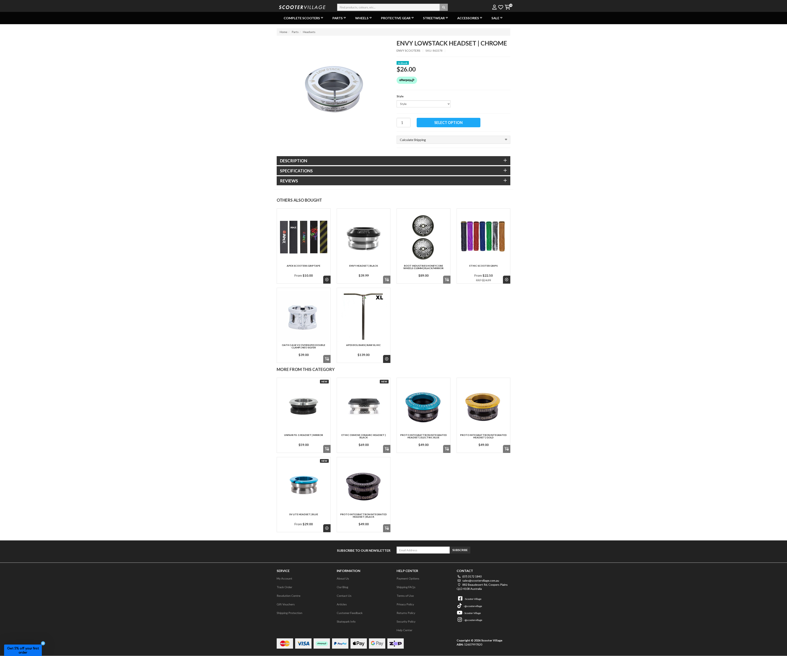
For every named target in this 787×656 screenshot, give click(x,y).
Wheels (361, 18)
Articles (342, 604)
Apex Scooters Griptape (303, 265)
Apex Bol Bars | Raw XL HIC (363, 345)
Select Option (448, 122)
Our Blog (342, 587)
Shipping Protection (289, 613)
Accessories (468, 18)
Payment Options (408, 578)
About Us (343, 578)
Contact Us (344, 595)
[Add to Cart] (386, 280)
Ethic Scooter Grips (483, 265)
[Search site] (444, 7)
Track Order (284, 587)
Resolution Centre (288, 595)
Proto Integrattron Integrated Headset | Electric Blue (423, 436)
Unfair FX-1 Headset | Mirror (303, 435)
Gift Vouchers (286, 604)
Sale (495, 18)
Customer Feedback (350, 613)
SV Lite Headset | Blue (303, 514)
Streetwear (434, 18)
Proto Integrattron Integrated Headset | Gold (483, 436)
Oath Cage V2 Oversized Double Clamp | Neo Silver (303, 346)
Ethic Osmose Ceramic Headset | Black (363, 436)
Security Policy (406, 621)
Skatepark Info (346, 621)
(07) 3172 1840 (472, 576)
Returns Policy (406, 613)
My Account (284, 578)
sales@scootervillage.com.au (480, 580)
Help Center (404, 630)
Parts (337, 18)
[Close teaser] (43, 643)
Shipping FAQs (406, 587)
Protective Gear (396, 18)
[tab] (393, 160)
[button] (453, 140)
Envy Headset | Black (363, 265)
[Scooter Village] (302, 6)
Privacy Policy (405, 604)
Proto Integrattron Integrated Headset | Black (363, 515)
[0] (507, 7)
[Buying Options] (327, 280)
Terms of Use (405, 595)
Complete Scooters (302, 18)
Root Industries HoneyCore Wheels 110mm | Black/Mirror (423, 267)
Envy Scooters (408, 50)
